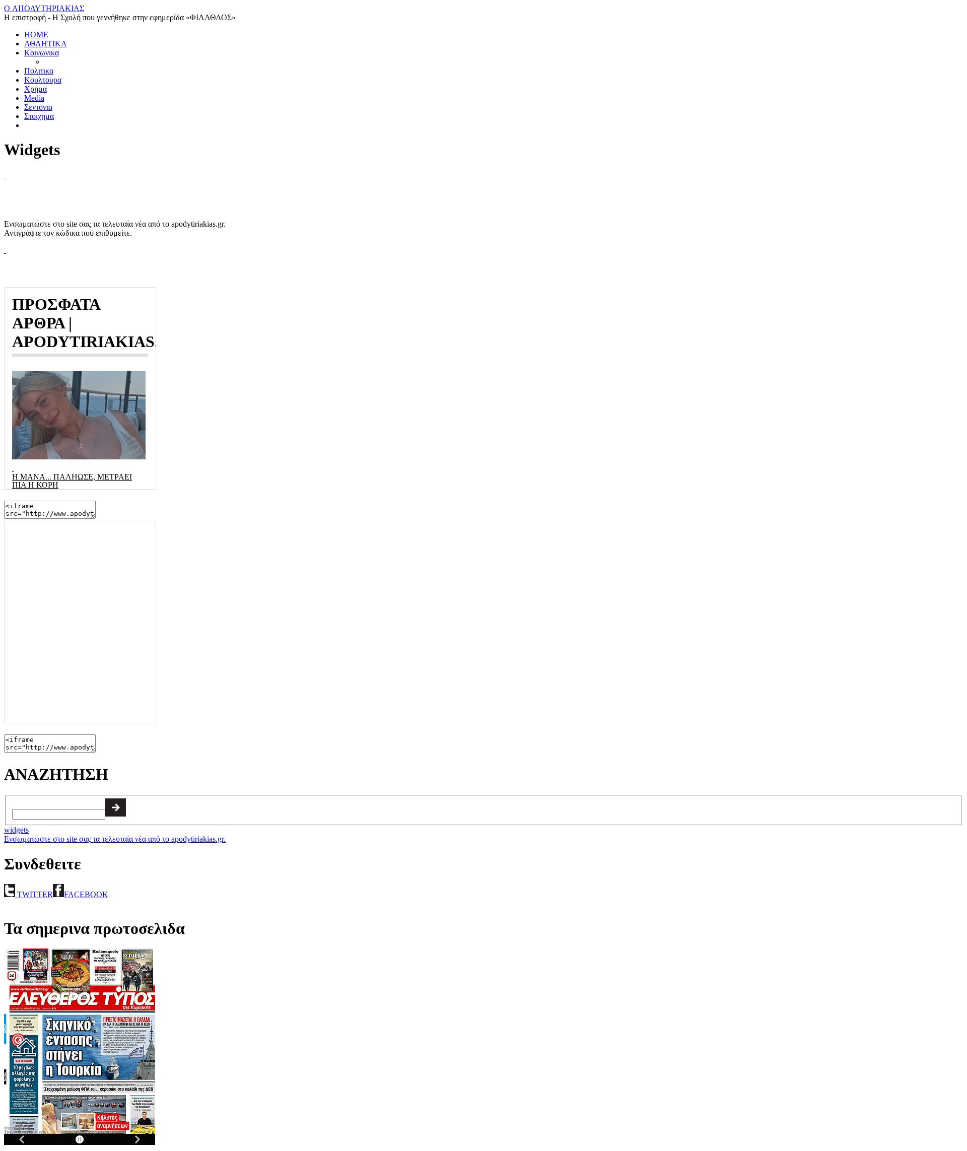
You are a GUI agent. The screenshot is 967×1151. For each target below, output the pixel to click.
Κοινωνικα (41, 52)
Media (34, 98)
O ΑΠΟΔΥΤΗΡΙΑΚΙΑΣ (44, 8)
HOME (36, 34)
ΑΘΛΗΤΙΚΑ (45, 43)
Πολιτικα (38, 70)
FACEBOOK (86, 894)
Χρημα (35, 89)
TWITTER (34, 894)
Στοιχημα (39, 116)
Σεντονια (38, 107)
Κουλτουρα (42, 80)
